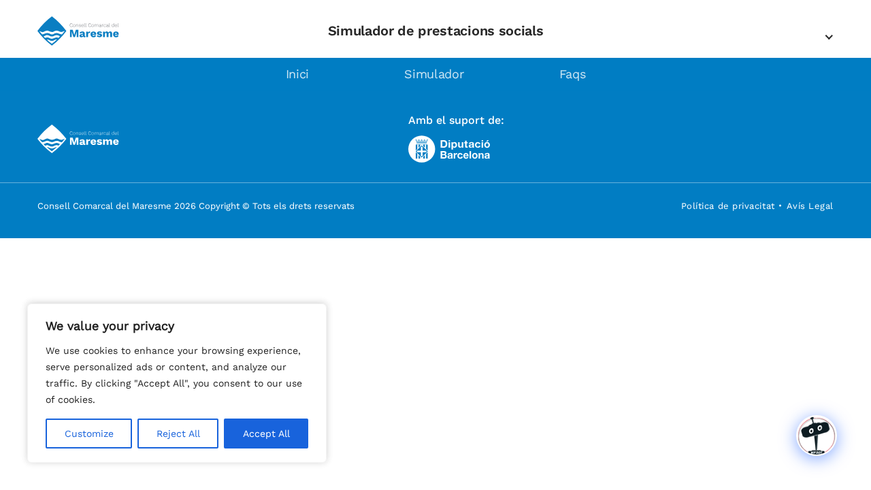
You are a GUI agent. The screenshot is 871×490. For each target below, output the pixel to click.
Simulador (433, 74)
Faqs (572, 74)
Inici (298, 74)
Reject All (178, 433)
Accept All (266, 433)
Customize (89, 433)
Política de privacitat (728, 206)
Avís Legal (810, 206)
